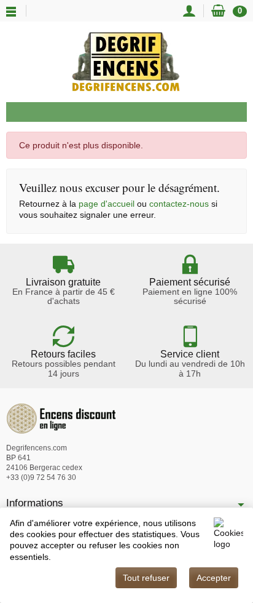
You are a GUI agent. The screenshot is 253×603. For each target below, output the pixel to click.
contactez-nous (179, 204)
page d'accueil (106, 204)
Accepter (214, 578)
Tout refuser (146, 578)
